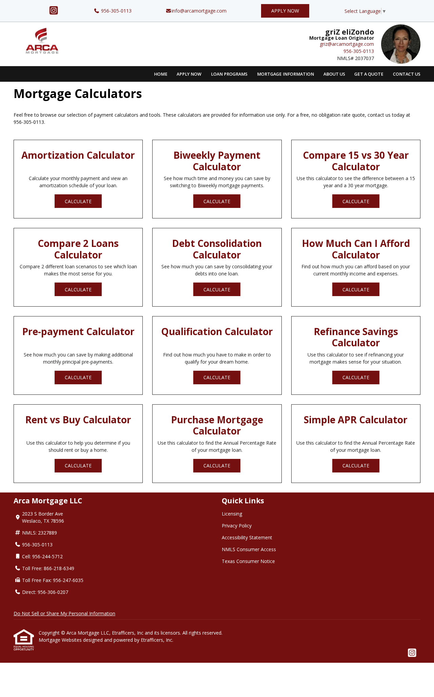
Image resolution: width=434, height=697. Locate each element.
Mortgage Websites (61, 640)
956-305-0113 (116, 10)
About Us (334, 74)
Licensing (232, 513)
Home (160, 74)
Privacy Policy (237, 525)
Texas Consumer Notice (248, 561)
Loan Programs (229, 74)
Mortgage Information (285, 74)
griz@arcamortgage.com (347, 44)
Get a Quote (368, 74)
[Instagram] (54, 11)
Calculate (78, 201)
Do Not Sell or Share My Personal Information (64, 613)
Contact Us (406, 74)
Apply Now (285, 10)
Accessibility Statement (247, 537)
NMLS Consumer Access (249, 549)
